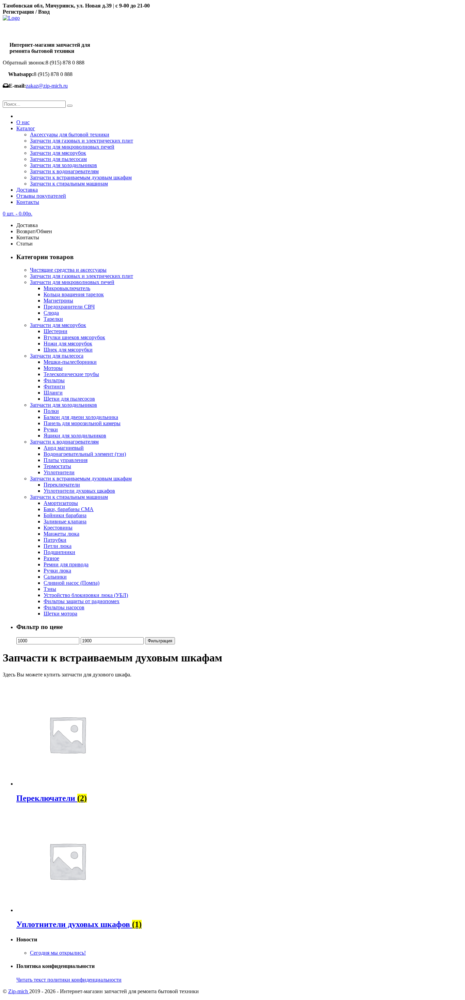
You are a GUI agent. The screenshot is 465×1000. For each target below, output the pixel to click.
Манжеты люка (61, 534)
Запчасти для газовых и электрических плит (81, 141)
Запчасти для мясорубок (58, 153)
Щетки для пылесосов (69, 399)
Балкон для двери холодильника (81, 417)
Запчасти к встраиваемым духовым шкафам (81, 177)
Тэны (50, 589)
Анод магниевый (64, 448)
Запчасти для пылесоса (56, 356)
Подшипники (59, 552)
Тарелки (53, 319)
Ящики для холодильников (75, 435)
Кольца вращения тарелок (74, 294)
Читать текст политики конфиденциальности (69, 980)
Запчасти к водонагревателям (64, 171)
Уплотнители (59, 472)
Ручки (51, 429)
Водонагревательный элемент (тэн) (85, 454)
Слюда (51, 313)
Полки (51, 411)
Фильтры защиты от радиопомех (81, 601)
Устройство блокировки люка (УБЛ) (86, 595)
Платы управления (65, 460)
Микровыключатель (67, 288)
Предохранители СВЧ (69, 307)
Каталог (25, 128)
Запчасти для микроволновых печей (72, 147)
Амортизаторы (61, 503)
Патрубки (55, 540)
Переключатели (62, 485)
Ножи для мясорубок (68, 343)
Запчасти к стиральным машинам (69, 183)
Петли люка (57, 546)
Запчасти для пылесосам (58, 159)
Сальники (55, 577)
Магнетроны (58, 300)
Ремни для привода (66, 564)
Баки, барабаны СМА (69, 509)
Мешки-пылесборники (70, 362)
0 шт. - (17, 214)
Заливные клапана (65, 521)
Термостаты (57, 466)
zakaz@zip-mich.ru (47, 86)
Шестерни (55, 331)
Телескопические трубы (71, 374)
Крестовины (58, 528)
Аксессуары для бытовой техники (69, 134)
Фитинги (54, 386)
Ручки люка (57, 570)
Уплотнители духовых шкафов (79, 491)
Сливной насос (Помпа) (71, 583)
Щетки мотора (60, 613)
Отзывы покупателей (41, 196)
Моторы (53, 368)
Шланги (53, 392)
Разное (51, 558)
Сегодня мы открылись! (58, 953)
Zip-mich (18, 991)
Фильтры (54, 380)
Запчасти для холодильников (63, 165)
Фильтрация (160, 640)
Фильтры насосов (64, 607)
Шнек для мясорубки (68, 350)
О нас (23, 122)
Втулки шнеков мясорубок (74, 337)
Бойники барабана (65, 515)
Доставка (27, 190)
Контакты (27, 202)
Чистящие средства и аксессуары (68, 270)
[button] (70, 106)
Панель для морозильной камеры (82, 423)
